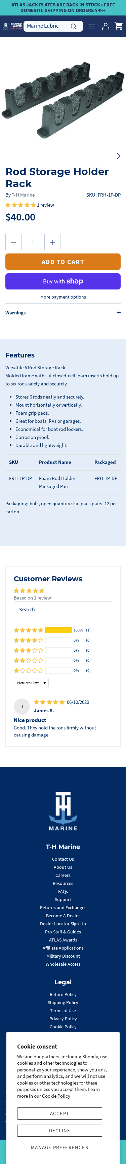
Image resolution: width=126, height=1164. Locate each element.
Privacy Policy (63, 1019)
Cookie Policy (56, 1096)
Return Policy (63, 994)
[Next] (118, 155)
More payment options (63, 297)
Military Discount (63, 956)
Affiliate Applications (63, 948)
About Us (63, 867)
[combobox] (53, 26)
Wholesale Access (63, 964)
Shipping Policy (63, 1002)
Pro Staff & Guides (63, 932)
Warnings (15, 312)
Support (63, 899)
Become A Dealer (63, 916)
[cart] (118, 26)
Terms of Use (63, 1010)
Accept (59, 1113)
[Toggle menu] (91, 26)
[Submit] (73, 26)
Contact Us (63, 859)
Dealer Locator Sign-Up (63, 924)
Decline (59, 1130)
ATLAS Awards (63, 940)
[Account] (103, 26)
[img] (50, 702)
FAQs (63, 891)
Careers (63, 875)
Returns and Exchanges (63, 907)
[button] (21, 205)
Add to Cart (63, 262)
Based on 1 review (32, 597)
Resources (63, 883)
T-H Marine (23, 195)
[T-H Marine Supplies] (12, 26)
